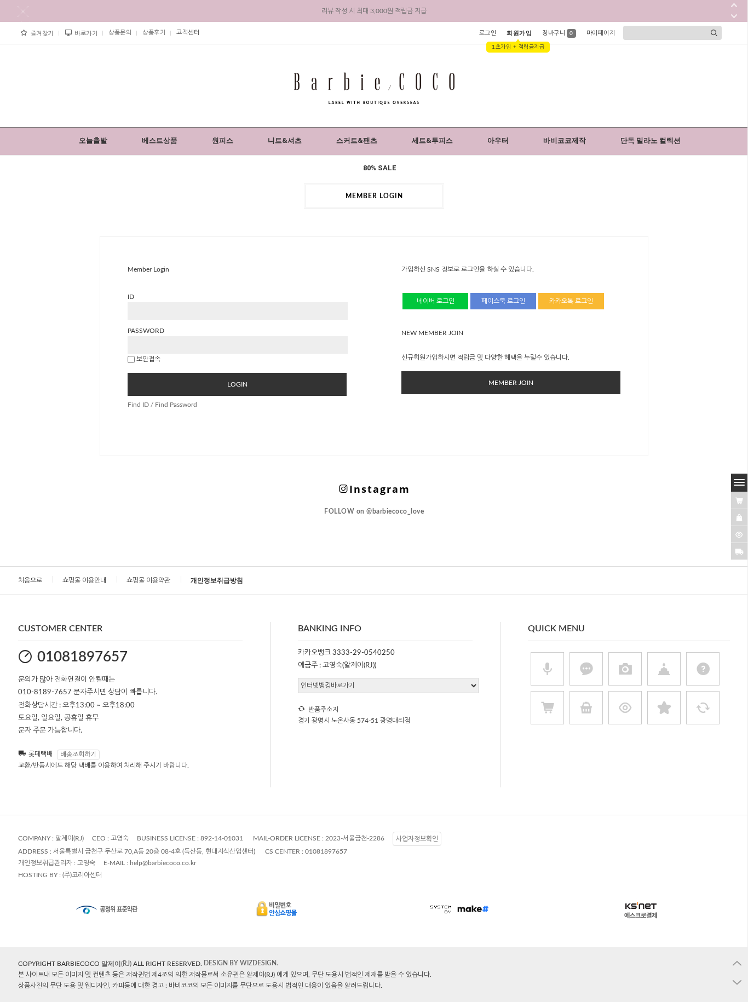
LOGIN (237, 384)
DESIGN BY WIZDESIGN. (241, 963)
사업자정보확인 (417, 839)
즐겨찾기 (42, 34)
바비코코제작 (564, 140)
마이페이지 (600, 33)
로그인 (488, 33)
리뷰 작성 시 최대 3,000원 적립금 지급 (374, 11)
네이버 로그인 (435, 301)
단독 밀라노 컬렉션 (650, 140)
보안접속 (147, 359)
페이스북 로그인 (503, 301)
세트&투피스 (432, 140)
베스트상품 (159, 140)
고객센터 (187, 33)
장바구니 (557, 33)
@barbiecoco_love (374, 511)
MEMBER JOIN (510, 382)
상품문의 (119, 33)
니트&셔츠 (285, 140)
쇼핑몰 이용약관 (148, 580)
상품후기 (153, 33)
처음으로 (30, 580)
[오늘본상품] (739, 534)
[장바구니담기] (739, 500)
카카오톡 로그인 (571, 301)
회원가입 (519, 33)
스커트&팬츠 (356, 140)
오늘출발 (93, 140)
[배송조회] (739, 551)
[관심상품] (739, 517)
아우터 (498, 140)
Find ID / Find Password (162, 404)
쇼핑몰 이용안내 (84, 580)
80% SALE (379, 168)
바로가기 (85, 34)
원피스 (222, 140)
